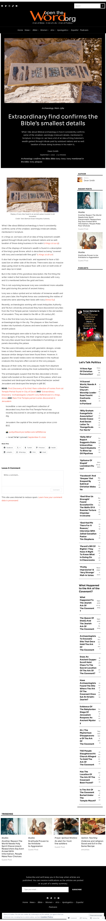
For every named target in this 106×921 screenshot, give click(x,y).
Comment (56, 490)
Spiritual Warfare (69, 838)
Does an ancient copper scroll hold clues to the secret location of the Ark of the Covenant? (88, 665)
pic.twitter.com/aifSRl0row (33, 432)
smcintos (85, 849)
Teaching (93, 838)
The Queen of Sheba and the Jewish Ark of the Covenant (87, 623)
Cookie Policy (47, 917)
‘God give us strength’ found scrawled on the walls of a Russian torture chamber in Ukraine (88, 506)
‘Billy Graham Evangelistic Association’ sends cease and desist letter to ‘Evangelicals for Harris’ (87, 420)
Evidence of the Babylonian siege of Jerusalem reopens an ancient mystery (88, 714)
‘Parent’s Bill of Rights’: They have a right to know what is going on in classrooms (88, 553)
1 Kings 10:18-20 (45, 254)
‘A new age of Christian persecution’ (86, 371)
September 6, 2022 (37, 437)
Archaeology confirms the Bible (35, 158)
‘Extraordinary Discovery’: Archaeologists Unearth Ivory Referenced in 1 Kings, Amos (31, 394)
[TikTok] (13, 6)
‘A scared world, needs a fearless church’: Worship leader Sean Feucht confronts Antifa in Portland (88, 392)
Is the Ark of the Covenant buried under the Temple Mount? (88, 795)
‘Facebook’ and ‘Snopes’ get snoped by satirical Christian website (88, 483)
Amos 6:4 (50, 300)
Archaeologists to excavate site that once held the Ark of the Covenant (88, 643)
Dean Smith (53, 151)
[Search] (103, 6)
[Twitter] (6, 6)
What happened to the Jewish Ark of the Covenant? (87, 604)
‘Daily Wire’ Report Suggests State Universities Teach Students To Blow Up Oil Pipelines (88, 445)
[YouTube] (16, 6)
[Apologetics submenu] (73, 902)
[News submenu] (35, 902)
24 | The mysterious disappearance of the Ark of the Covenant (87, 737)
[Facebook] (2, 6)
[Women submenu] (53, 902)
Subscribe (77, 889)
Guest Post (83, 229)
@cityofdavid (15, 432)
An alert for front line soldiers (63, 842)
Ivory (63, 158)
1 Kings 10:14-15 (51, 243)
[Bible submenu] (43, 902)
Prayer (58, 838)
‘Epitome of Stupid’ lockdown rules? (87, 464)
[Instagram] (9, 6)
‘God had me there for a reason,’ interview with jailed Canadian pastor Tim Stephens (88, 531)
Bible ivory (55, 158)
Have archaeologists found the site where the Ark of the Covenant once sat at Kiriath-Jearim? (88, 690)
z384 (62, 108)
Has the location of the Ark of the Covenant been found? (87, 777)
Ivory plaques (36, 162)
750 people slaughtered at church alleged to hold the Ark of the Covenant (88, 758)
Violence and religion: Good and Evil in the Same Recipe (92, 843)
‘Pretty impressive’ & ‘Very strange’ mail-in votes (87, 571)
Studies (81, 212)
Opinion (84, 838)
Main (56, 108)
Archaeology (48, 108)
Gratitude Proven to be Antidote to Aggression (88, 256)
